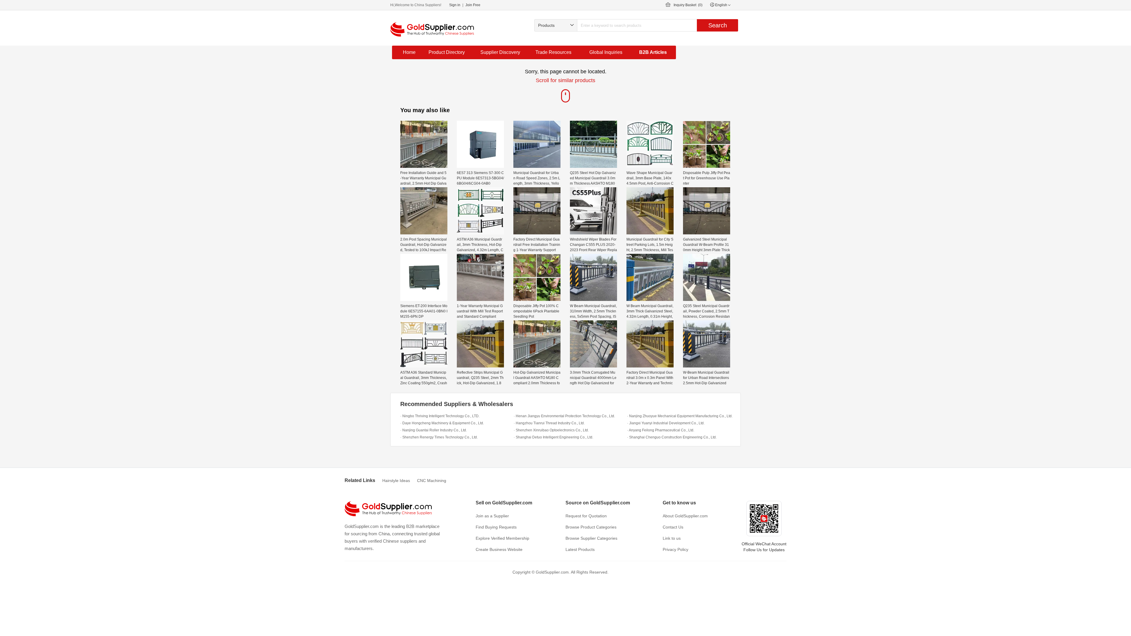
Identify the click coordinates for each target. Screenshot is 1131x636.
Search (717, 25)
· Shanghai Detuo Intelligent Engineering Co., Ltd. (553, 437)
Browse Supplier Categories (591, 538)
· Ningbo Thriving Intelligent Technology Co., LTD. (439, 416)
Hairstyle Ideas (396, 480)
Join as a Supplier (492, 516)
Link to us (672, 538)
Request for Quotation (586, 516)
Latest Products (580, 549)
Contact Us (673, 527)
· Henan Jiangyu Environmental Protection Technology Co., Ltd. (564, 416)
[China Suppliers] (432, 29)
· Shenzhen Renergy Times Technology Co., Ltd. (439, 437)
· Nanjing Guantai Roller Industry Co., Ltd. (433, 430)
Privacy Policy (675, 549)
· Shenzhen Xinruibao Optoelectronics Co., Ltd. (551, 430)
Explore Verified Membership (502, 538)
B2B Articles (653, 52)
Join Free (472, 5)
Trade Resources (553, 52)
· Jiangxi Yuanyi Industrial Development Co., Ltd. (666, 423)
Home (409, 52)
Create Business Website (499, 549)
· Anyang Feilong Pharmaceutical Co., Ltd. (660, 430)
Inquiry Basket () (688, 5)
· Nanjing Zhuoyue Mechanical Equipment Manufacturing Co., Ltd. (679, 416)
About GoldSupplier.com (685, 516)
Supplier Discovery (500, 52)
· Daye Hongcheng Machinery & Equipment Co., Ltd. (442, 423)
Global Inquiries (605, 52)
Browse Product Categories (591, 527)
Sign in (454, 5)
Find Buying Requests (496, 527)
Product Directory (447, 52)
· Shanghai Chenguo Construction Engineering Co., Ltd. (672, 437)
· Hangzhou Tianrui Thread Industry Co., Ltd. (549, 423)
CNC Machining (431, 480)
